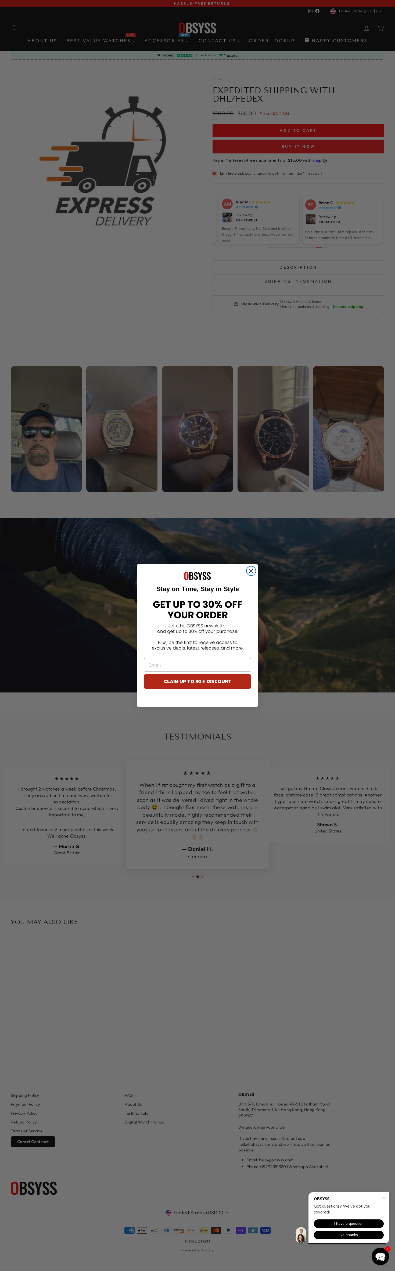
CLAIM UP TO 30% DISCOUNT (197, 681)
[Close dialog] (251, 571)
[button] (380, 1256)
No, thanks (198, 699)
